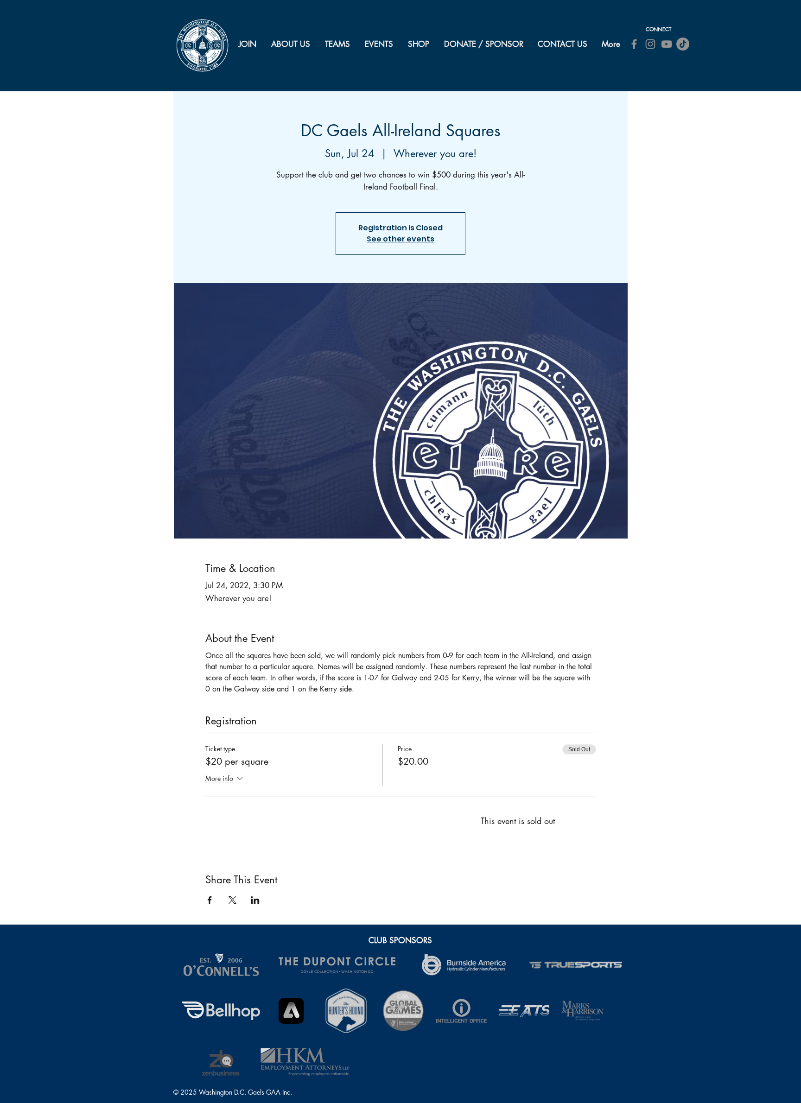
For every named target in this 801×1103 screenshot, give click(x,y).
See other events (400, 239)
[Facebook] (634, 44)
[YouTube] (666, 44)
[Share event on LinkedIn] (255, 900)
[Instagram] (650, 44)
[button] (291, 44)
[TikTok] (682, 44)
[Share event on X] (232, 900)
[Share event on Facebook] (209, 900)
